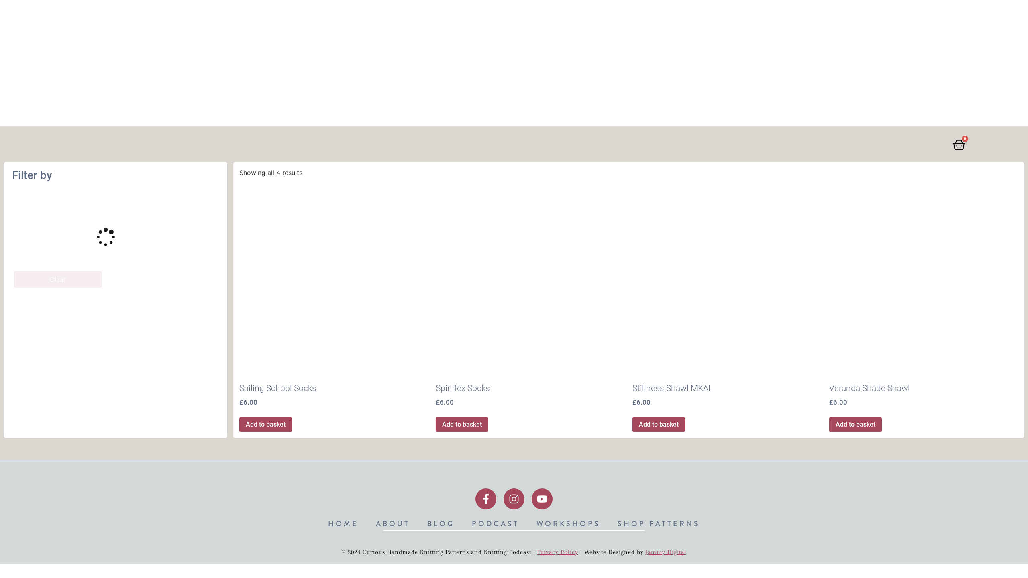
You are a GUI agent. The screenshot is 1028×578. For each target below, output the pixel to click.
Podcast (591, 17)
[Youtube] (542, 498)
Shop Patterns (710, 17)
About (511, 17)
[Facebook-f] (485, 498)
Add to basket (266, 424)
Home (471, 17)
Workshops (645, 17)
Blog (549, 17)
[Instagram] (514, 498)
